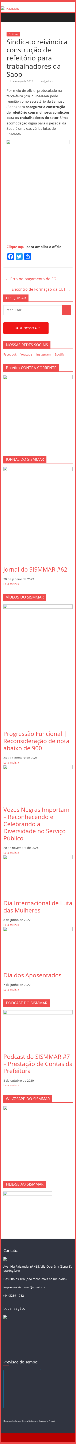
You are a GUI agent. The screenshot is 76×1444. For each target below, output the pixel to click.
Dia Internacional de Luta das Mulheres (37, 906)
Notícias (13, 34)
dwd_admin (46, 81)
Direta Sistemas (30, 1420)
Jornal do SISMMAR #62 (35, 569)
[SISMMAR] (10, 9)
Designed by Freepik (47, 1421)
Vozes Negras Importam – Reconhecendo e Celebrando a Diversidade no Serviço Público (36, 823)
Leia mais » (11, 584)
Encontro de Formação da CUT (41, 289)
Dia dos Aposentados (32, 975)
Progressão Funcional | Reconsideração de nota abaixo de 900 (36, 741)
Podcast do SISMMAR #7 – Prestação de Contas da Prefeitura (38, 1063)
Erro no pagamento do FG (30, 278)
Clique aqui (16, 246)
